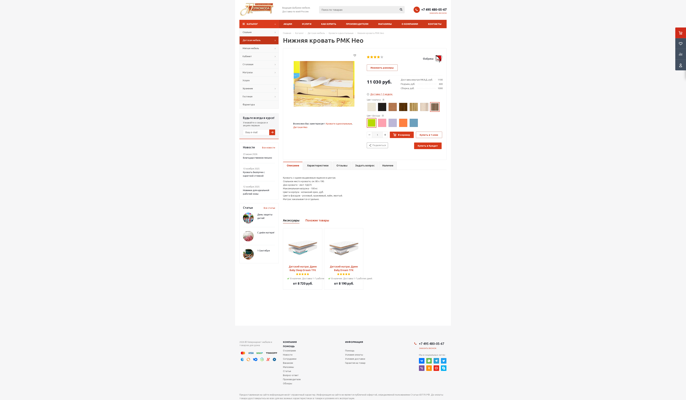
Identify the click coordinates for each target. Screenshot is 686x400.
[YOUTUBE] (436, 368)
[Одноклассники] (429, 368)
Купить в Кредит (428, 145)
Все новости (268, 147)
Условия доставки (355, 359)
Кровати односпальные (339, 123)
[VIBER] (421, 368)
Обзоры (287, 383)
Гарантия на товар (355, 363)
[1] (368, 57)
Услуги (306, 24)
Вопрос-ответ (291, 375)
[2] (372, 57)
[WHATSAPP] (429, 361)
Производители (357, 24)
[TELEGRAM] (436, 361)
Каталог (252, 24)
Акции (288, 24)
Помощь (289, 346)
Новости (287, 354)
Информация (354, 342)
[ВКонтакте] (421, 361)
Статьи (287, 371)
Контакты (434, 24)
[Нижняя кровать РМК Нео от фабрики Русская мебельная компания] (324, 83)
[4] (378, 57)
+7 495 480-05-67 (434, 9)
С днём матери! (265, 232)
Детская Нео (300, 127)
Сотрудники (289, 359)
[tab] (293, 166)
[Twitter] (443, 361)
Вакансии (288, 363)
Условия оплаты (354, 354)
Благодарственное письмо (257, 157)
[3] (375, 57)
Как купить (328, 24)
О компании (410, 24)
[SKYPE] (443, 368)
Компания (290, 342)
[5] (382, 57)
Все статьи (269, 208)
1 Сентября (263, 250)
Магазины (385, 24)
